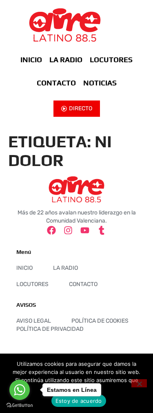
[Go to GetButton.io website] (20, 405)
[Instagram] (68, 230)
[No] (139, 383)
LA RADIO (65, 59)
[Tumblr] (101, 230)
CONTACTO (56, 83)
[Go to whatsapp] (19, 390)
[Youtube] (84, 230)
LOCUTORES (111, 59)
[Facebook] (51, 230)
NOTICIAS (100, 83)
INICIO (31, 59)
